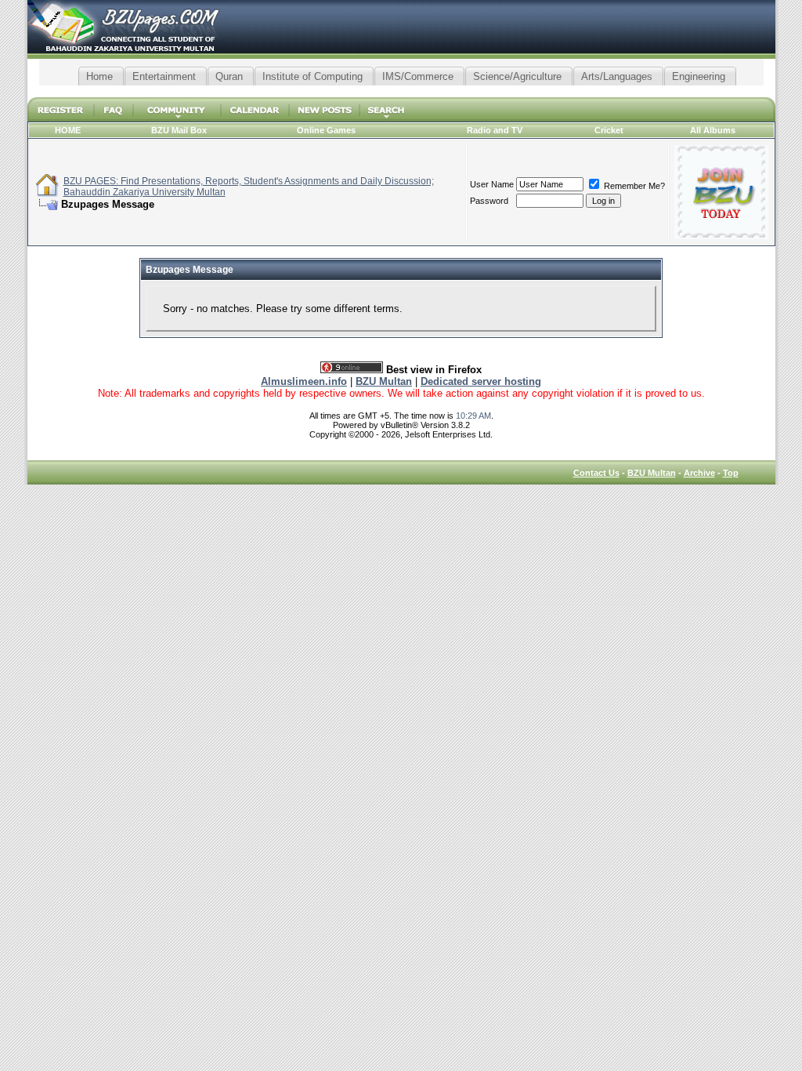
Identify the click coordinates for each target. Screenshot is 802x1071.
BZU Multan (651, 472)
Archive (699, 472)
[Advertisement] (401, 91)
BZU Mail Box (179, 130)
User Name (492, 184)
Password (489, 200)
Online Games (326, 130)
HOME (68, 130)
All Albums (712, 130)
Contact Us (596, 472)
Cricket (608, 130)
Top (731, 472)
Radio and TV (494, 130)
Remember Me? (633, 186)
